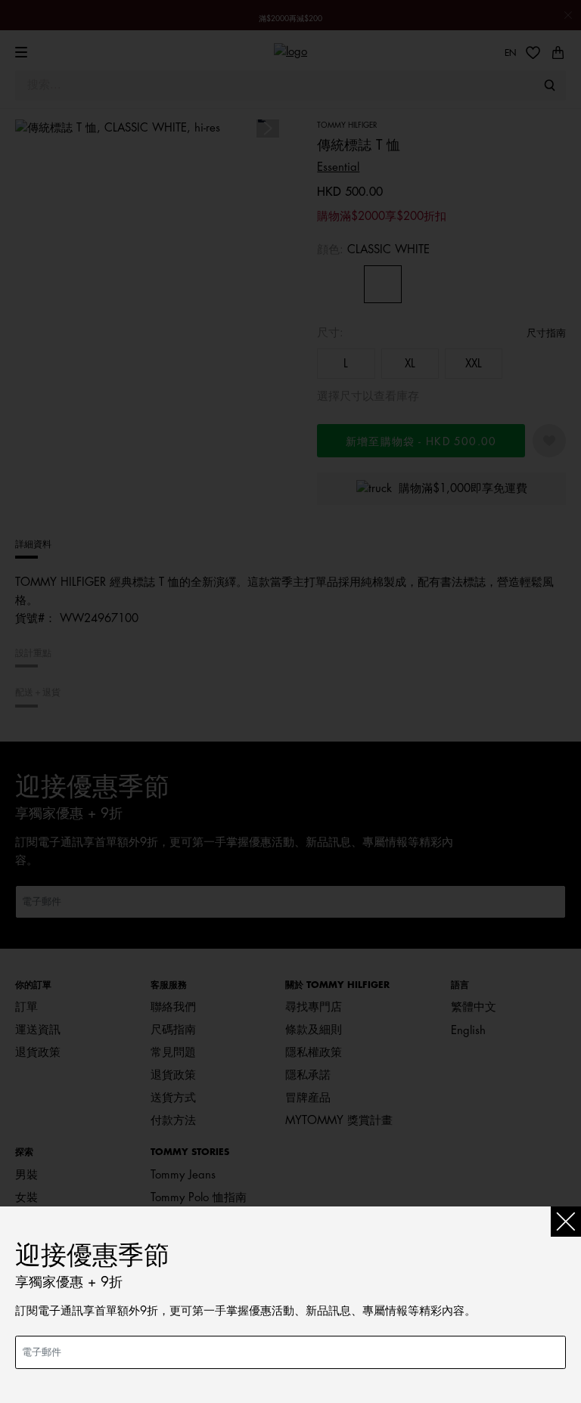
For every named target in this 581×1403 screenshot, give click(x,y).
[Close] (566, 1221)
